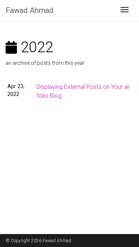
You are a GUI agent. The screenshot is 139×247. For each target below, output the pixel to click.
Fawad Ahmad (29, 10)
